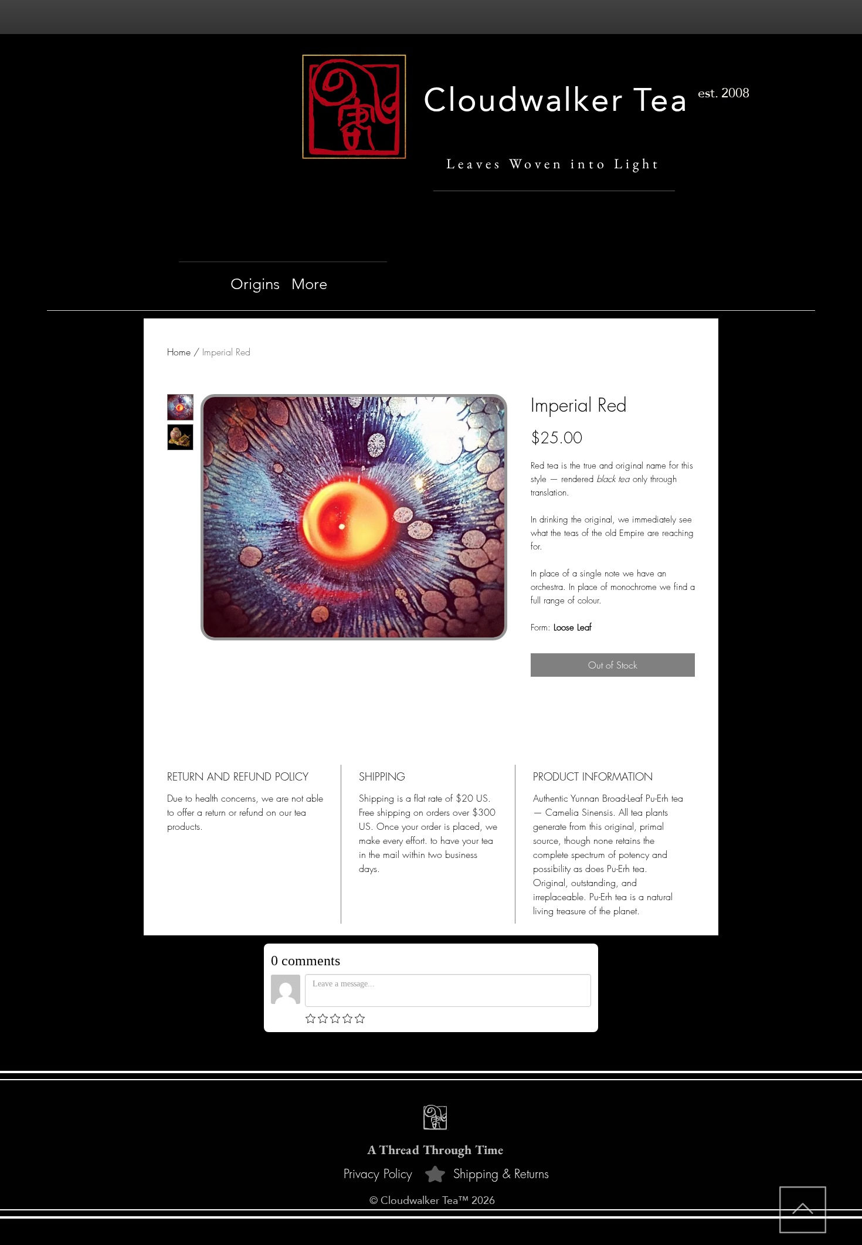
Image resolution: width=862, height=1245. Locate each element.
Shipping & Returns (501, 1174)
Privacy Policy (378, 1174)
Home (179, 351)
